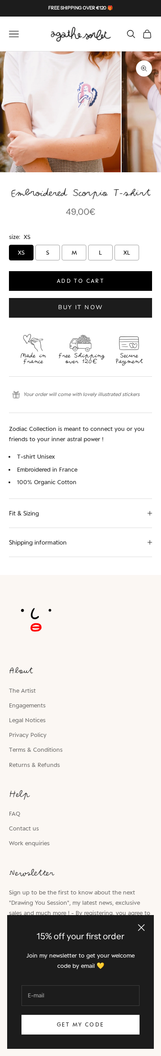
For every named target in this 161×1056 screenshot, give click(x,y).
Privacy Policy (28, 734)
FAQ (14, 813)
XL (126, 252)
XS (21, 252)
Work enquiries (29, 843)
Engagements (27, 705)
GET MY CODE (81, 1024)
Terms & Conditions (36, 749)
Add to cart (80, 280)
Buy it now (80, 307)
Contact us (24, 828)
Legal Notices (27, 720)
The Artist (22, 690)
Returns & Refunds (34, 764)
